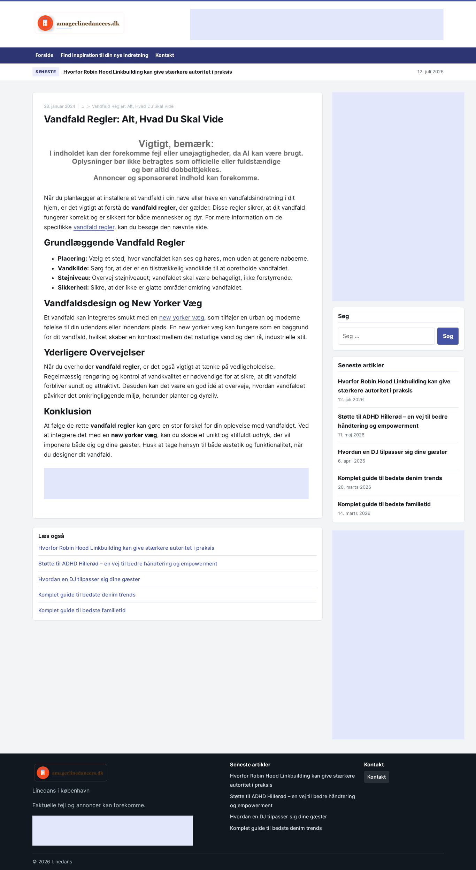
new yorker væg (181, 317)
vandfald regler (94, 227)
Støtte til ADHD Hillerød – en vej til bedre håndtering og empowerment (127, 563)
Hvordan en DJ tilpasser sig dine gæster (89, 579)
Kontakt (164, 55)
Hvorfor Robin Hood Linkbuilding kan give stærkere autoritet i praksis (147, 72)
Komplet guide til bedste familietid (82, 610)
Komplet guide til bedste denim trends (87, 594)
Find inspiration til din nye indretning (104, 55)
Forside (44, 55)
